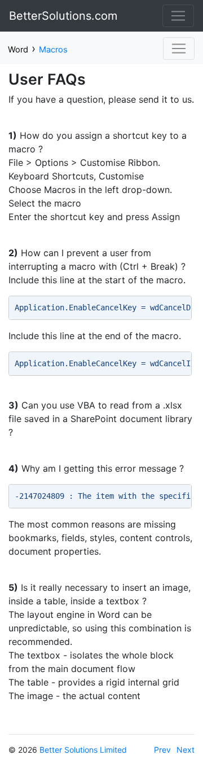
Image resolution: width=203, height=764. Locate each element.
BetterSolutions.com (63, 16)
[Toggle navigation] (178, 16)
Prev (162, 749)
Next (185, 749)
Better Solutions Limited (83, 749)
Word (18, 50)
